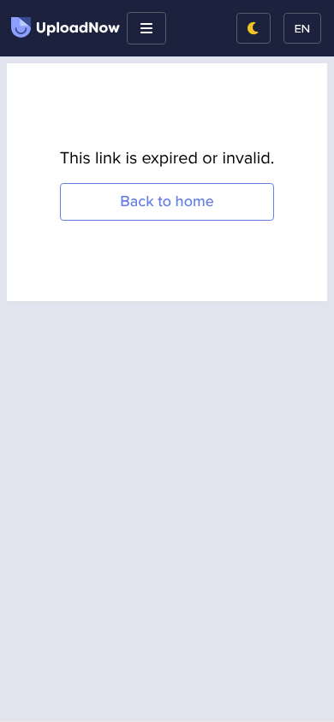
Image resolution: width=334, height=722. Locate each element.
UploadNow (78, 28)
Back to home (167, 201)
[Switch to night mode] (253, 28)
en (302, 28)
